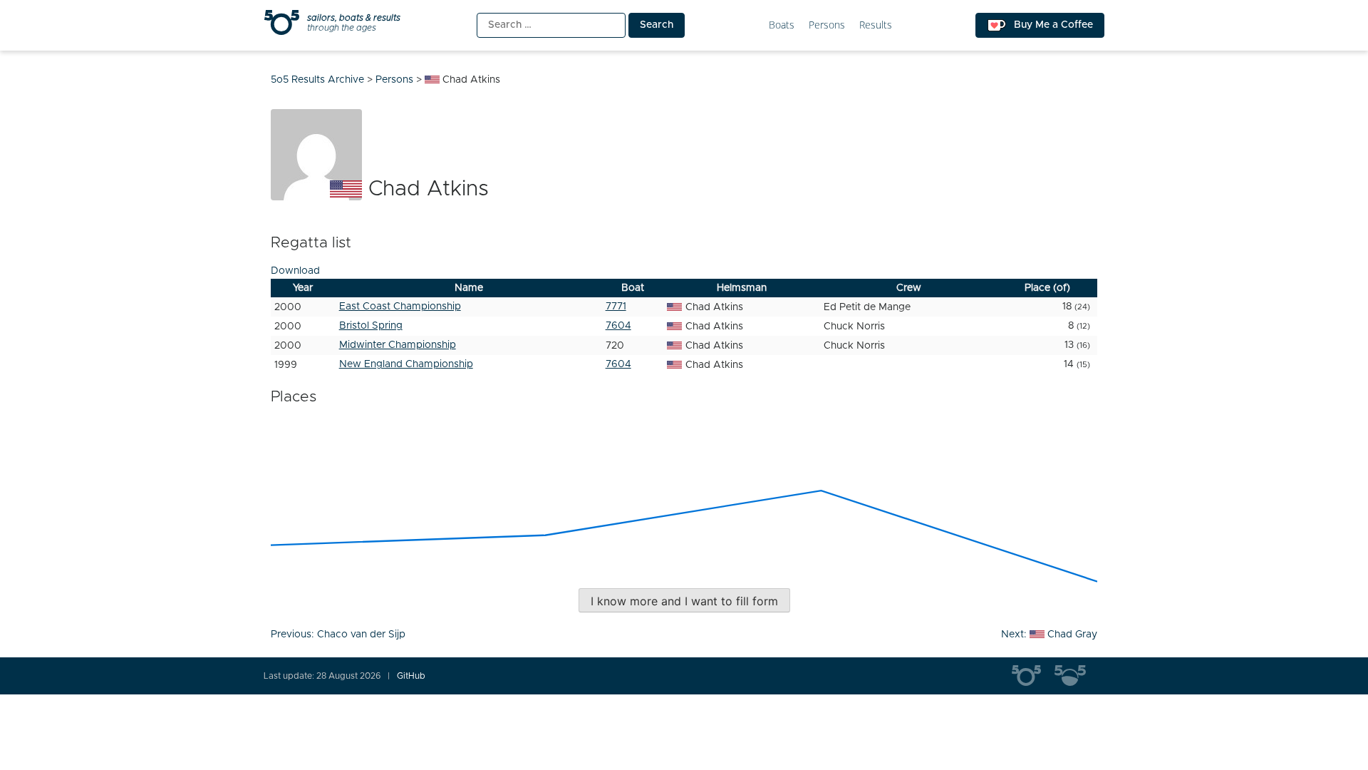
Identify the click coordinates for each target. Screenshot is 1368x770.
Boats (781, 25)
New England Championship (406, 364)
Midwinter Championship (397, 345)
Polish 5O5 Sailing (1075, 676)
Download (295, 271)
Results (875, 25)
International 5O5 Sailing (1033, 676)
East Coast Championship (400, 307)
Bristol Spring (371, 326)
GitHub (411, 676)
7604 (618, 326)
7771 (616, 307)
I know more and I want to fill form (684, 601)
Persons (827, 25)
